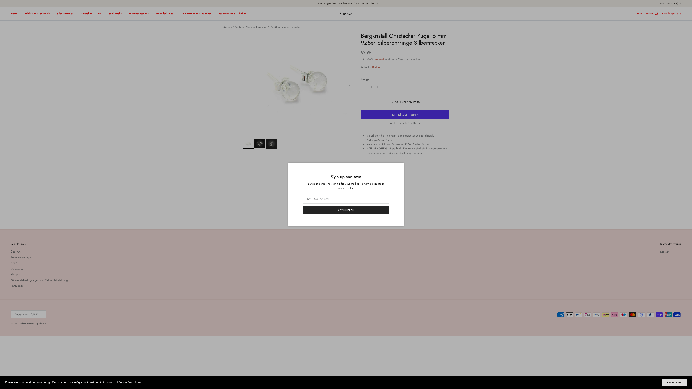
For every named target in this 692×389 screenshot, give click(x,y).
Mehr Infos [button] (134, 382)
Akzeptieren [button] (674, 382)
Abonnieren (346, 210)
